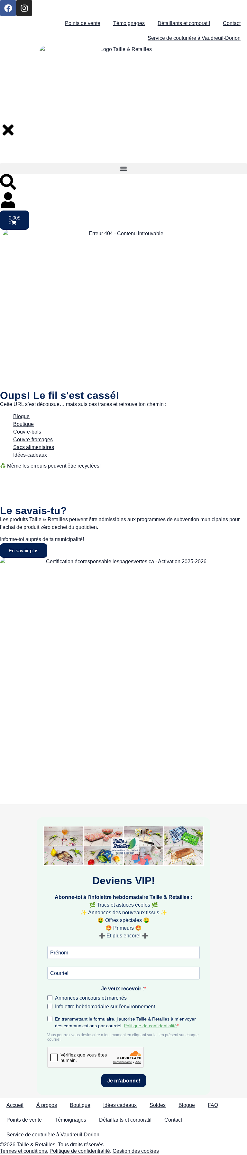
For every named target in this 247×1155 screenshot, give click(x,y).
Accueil (14, 1105)
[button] (123, 168)
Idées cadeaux (120, 1105)
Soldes (158, 1105)
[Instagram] (24, 8)
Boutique (80, 1105)
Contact (232, 23)
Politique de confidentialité (80, 1151)
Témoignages (129, 23)
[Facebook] (8, 8)
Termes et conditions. (24, 1151)
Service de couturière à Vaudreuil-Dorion (194, 38)
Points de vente (82, 23)
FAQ (213, 1105)
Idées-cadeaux (30, 455)
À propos (46, 1105)
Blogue (21, 416)
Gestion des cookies (136, 1151)
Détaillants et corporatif (184, 23)
